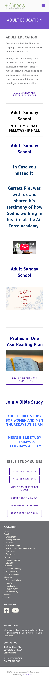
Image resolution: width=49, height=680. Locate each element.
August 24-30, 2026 (24, 479)
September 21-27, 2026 (24, 513)
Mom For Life (11, 586)
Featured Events (13, 560)
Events (7, 557)
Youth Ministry (12, 571)
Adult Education (12, 574)
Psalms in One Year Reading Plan (24, 380)
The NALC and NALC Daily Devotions (21, 548)
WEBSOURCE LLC (29, 674)
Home (6, 531)
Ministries (8, 577)
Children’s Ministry (13, 568)
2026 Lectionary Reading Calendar (24, 94)
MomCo (9, 583)
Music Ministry (12, 589)
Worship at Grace (13, 539)
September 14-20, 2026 (24, 505)
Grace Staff (11, 537)
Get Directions (10, 653)
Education (8, 565)
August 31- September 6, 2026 (24, 488)
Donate (7, 597)
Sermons (9, 542)
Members (7, 594)
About (6, 534)
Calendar (9, 563)
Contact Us (10, 554)
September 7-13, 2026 (24, 497)
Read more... (9, 635)
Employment (11, 551)
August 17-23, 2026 (24, 471)
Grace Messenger (13, 545)
